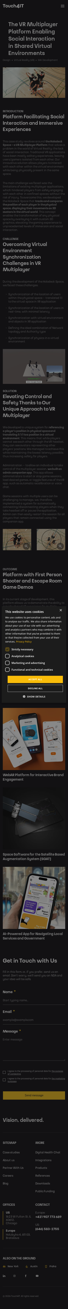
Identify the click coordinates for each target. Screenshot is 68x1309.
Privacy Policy (24, 641)
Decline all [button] (35, 688)
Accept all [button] (35, 679)
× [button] (60, 610)
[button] (34, 696)
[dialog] (34, 654)
